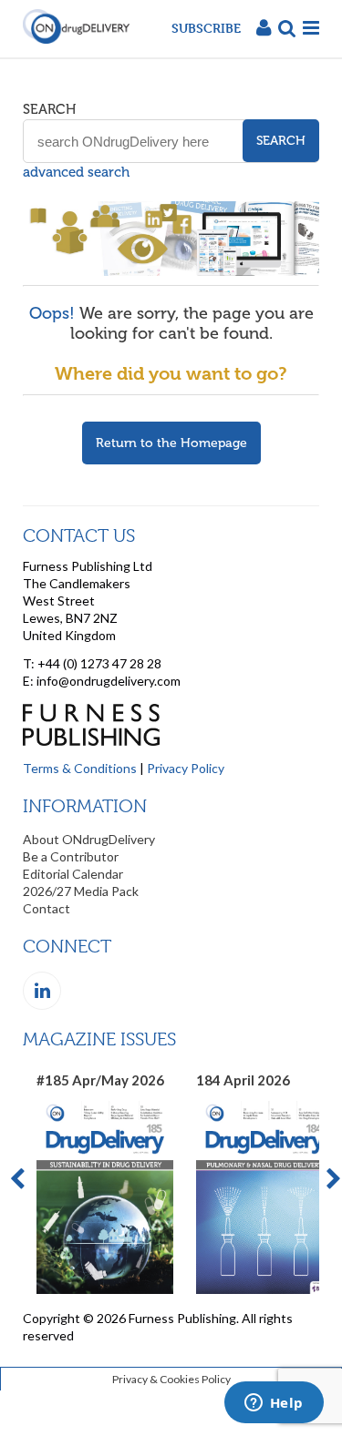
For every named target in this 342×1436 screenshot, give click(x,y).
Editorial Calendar (73, 873)
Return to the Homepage (171, 443)
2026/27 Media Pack (81, 891)
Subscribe (206, 28)
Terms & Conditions (80, 768)
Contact (46, 908)
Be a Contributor (71, 856)
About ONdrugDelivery (89, 839)
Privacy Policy (185, 768)
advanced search (76, 172)
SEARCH (49, 109)
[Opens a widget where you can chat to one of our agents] (273, 1404)
